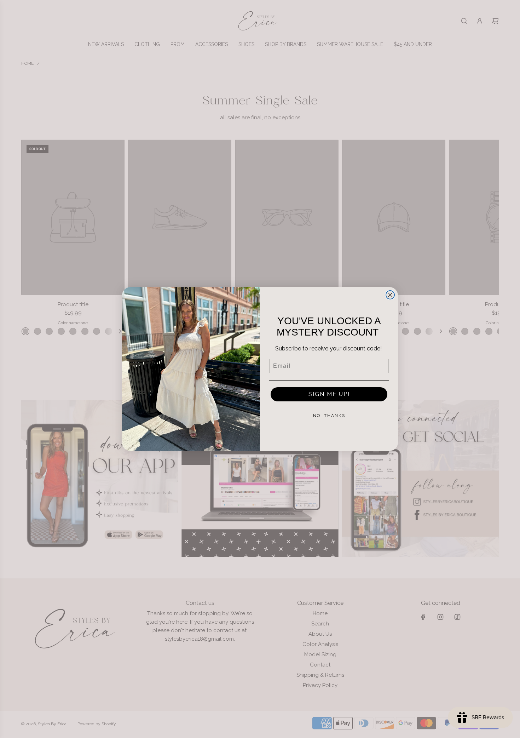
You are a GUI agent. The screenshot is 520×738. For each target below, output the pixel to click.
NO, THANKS (329, 415)
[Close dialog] (390, 295)
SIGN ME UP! (329, 394)
